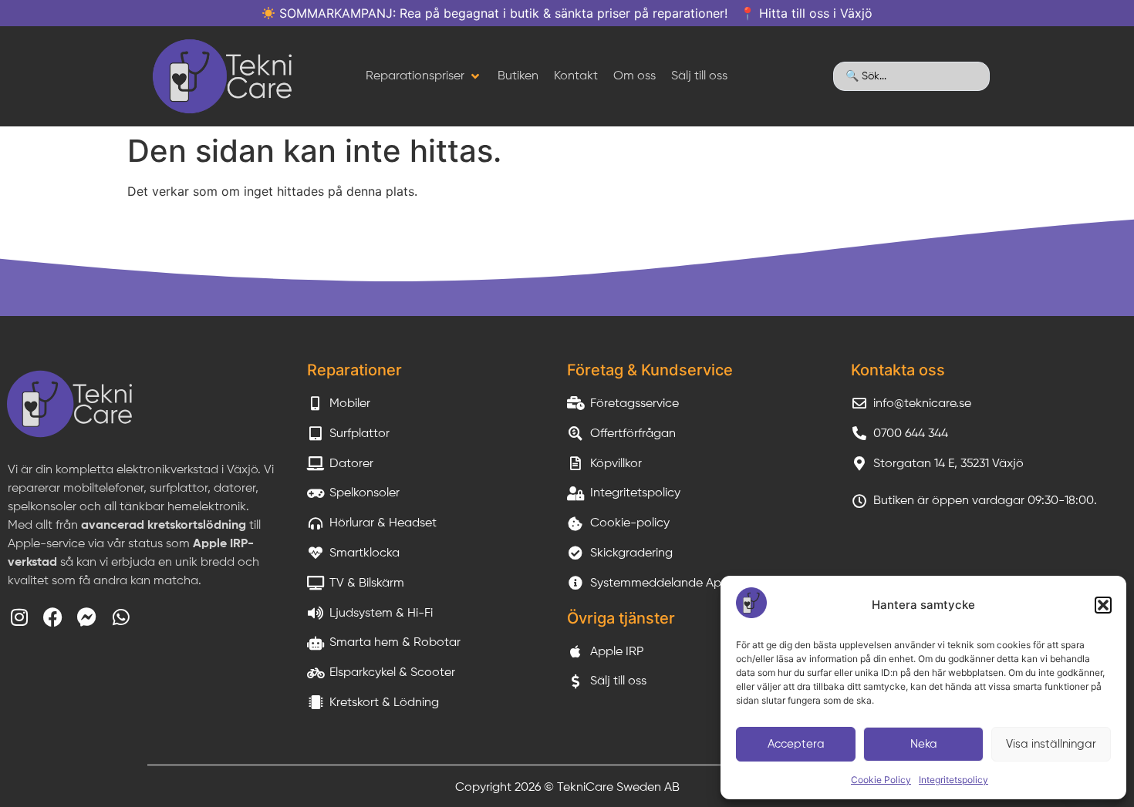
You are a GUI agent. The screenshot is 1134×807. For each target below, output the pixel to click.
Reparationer (354, 370)
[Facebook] (53, 617)
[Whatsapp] (121, 617)
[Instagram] (19, 617)
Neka (923, 744)
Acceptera (796, 744)
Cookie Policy (881, 779)
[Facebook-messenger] (87, 617)
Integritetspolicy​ (953, 779)
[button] (1103, 605)
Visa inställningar (1051, 744)
